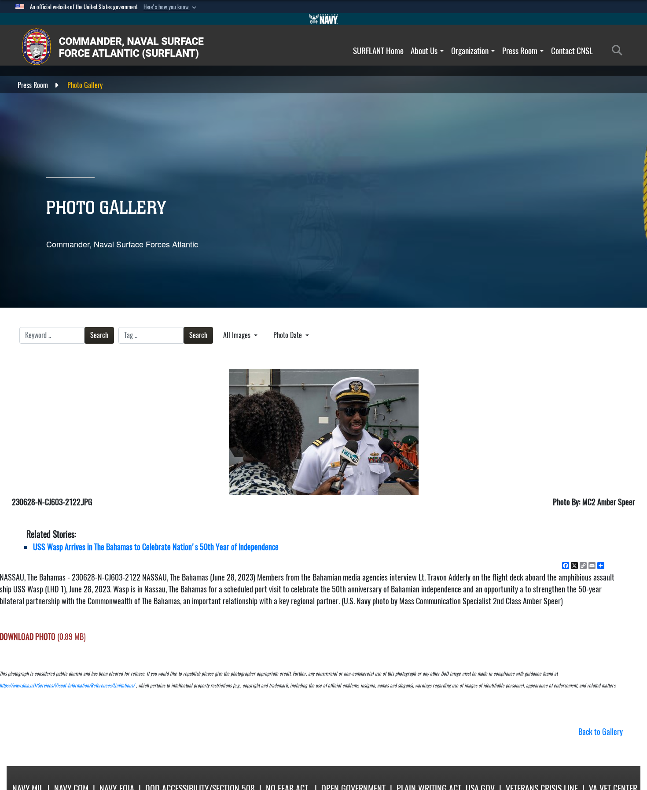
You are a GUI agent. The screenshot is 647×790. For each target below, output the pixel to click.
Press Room (519, 50)
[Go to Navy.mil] (323, 19)
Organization (470, 50)
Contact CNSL (572, 50)
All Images (237, 335)
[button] (170, 7)
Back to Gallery (600, 731)
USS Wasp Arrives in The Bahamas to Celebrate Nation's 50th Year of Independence (156, 546)
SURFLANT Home (378, 50)
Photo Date (288, 335)
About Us (424, 50)
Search (99, 335)
